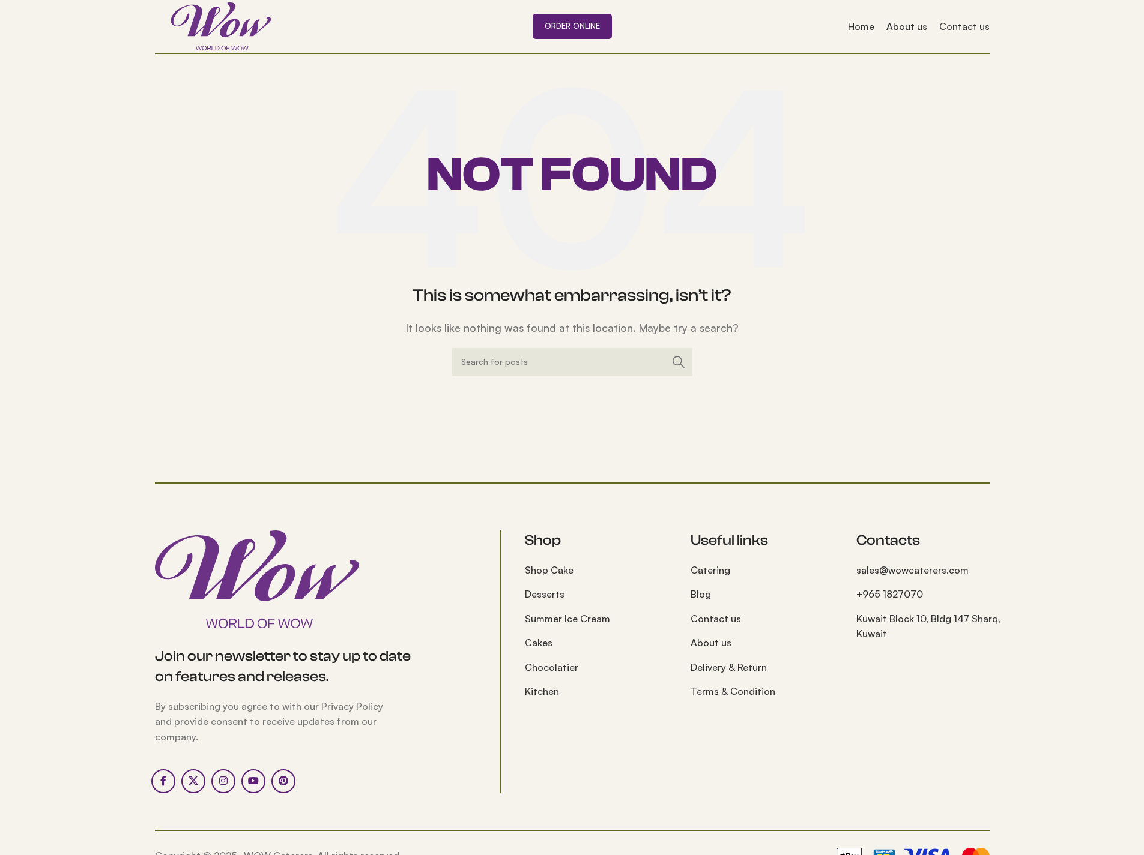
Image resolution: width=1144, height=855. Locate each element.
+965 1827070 (889, 594)
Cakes (538, 643)
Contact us (716, 619)
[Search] (678, 362)
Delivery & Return (729, 667)
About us (711, 643)
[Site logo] (221, 25)
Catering (710, 570)
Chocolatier (551, 667)
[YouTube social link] (253, 781)
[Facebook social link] (163, 781)
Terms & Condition (733, 691)
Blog (701, 594)
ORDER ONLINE (572, 26)
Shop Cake (549, 570)
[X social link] (193, 781)
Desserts (544, 594)
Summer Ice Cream (567, 619)
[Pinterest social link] (283, 781)
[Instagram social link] (223, 781)
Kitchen (542, 691)
